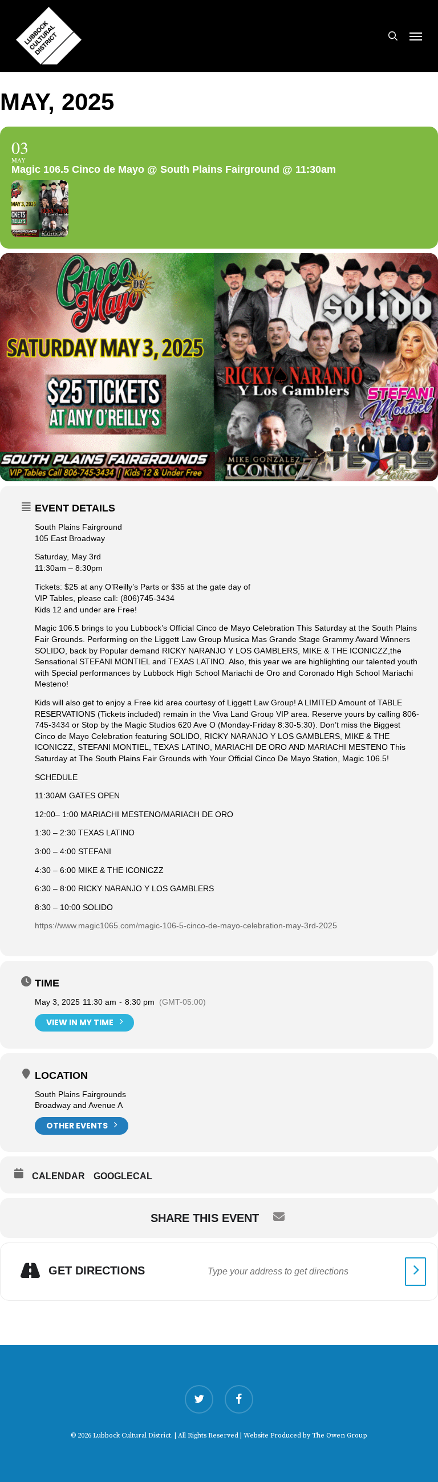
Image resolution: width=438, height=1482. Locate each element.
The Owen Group (339, 1435)
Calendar (58, 1176)
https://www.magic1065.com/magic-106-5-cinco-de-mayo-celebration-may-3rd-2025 (186, 925)
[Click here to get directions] (415, 1271)
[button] (415, 36)
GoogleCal (123, 1176)
